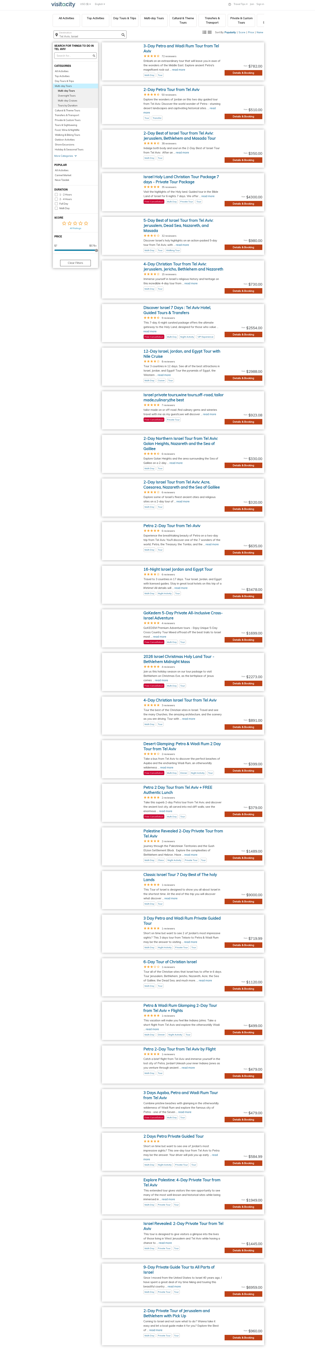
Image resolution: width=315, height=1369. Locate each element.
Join (252, 4)
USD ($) (84, 4)
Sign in (260, 4)
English (99, 4)
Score (242, 32)
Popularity (230, 32)
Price (251, 32)
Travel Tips (240, 4)
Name (260, 32)
